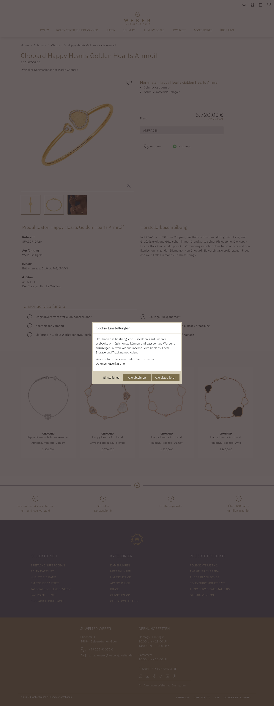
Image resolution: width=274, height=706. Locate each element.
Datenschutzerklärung (110, 363)
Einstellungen (112, 377)
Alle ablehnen (137, 377)
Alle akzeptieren (165, 377)
